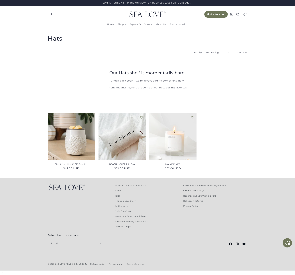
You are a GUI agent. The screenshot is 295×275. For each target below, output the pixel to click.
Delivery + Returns (193, 201)
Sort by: (198, 52)
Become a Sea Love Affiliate (130, 216)
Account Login (123, 226)
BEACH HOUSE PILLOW (122, 164)
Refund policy (97, 264)
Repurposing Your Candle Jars (199, 196)
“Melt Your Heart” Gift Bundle (71, 164)
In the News (121, 206)
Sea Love (60, 264)
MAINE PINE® (173, 164)
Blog (117, 196)
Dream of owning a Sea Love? (131, 221)
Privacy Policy (190, 206)
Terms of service (135, 264)
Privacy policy (116, 264)
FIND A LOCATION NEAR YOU (131, 185)
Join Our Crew (123, 211)
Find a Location (216, 14)
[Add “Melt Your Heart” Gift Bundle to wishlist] (90, 117)
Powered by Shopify (76, 264)
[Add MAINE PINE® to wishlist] (192, 117)
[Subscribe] (99, 243)
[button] (51, 14)
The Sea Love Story (125, 201)
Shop (118, 190)
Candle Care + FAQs (194, 190)
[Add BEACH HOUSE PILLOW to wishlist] (141, 117)
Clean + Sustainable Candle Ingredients (204, 185)
